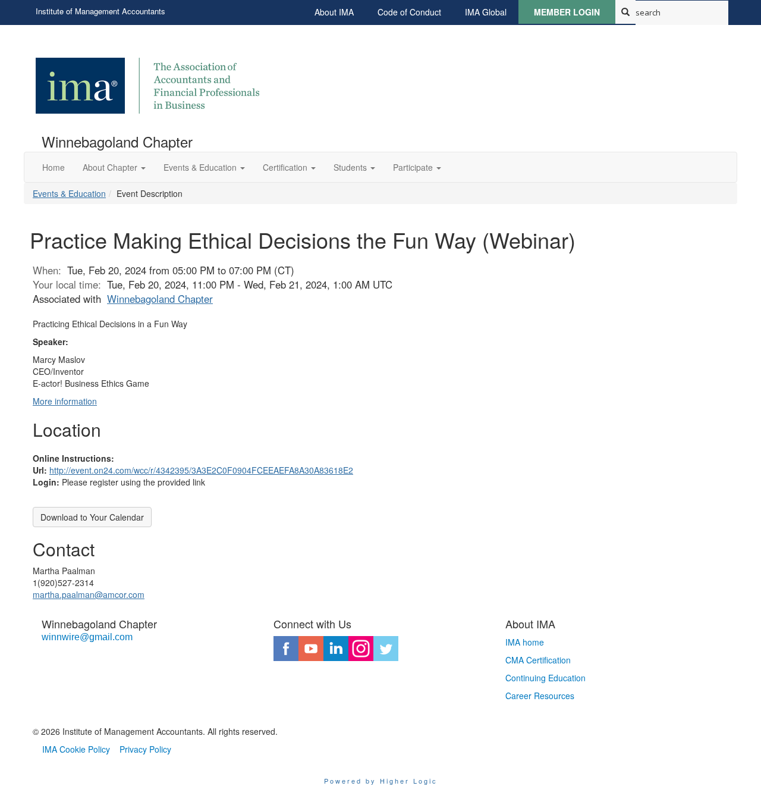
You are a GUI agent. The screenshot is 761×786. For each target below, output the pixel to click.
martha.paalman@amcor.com (88, 594)
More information (65, 401)
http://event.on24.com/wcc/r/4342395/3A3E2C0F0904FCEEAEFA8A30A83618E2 (201, 470)
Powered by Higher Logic (381, 780)
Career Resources (539, 696)
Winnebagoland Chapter (160, 299)
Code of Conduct (409, 12)
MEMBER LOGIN (567, 12)
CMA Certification (538, 660)
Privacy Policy (145, 749)
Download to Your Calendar (92, 517)
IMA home (524, 642)
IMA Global (486, 12)
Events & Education (69, 193)
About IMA (334, 12)
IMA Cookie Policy (76, 749)
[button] (114, 167)
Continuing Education (545, 678)
